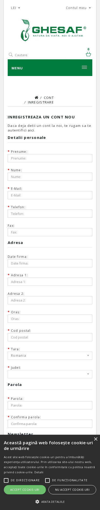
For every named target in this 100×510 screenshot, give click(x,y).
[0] (89, 55)
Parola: (17, 398)
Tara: (15, 349)
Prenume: (19, 151)
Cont (49, 97)
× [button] (95, 439)
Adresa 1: (19, 275)
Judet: (16, 367)
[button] (50, 501)
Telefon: (18, 207)
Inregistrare (41, 102)
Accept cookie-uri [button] (24, 490)
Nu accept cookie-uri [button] (72, 490)
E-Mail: (17, 188)
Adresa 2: (16, 293)
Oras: (16, 312)
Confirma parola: (26, 417)
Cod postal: (21, 330)
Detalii (39, 472)
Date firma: (17, 256)
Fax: (11, 225)
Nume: (16, 170)
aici (31, 130)
